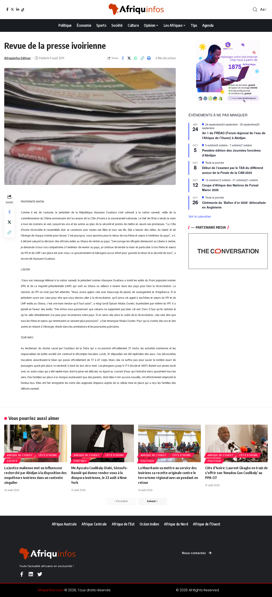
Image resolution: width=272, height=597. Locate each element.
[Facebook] (7, 9)
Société (12, 461)
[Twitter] (12, 9)
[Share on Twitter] (129, 58)
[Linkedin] (30, 574)
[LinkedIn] (17, 9)
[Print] (149, 58)
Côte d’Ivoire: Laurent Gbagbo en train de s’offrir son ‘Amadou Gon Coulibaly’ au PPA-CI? (236, 473)
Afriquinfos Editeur (17, 58)
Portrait (80, 461)
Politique (147, 461)
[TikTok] (22, 9)
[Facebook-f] (21, 574)
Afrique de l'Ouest (20, 455)
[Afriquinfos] (136, 9)
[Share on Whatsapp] (136, 58)
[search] (255, 9)
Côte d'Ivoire (47, 455)
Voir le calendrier (199, 216)
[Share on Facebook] (123, 58)
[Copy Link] (142, 58)
